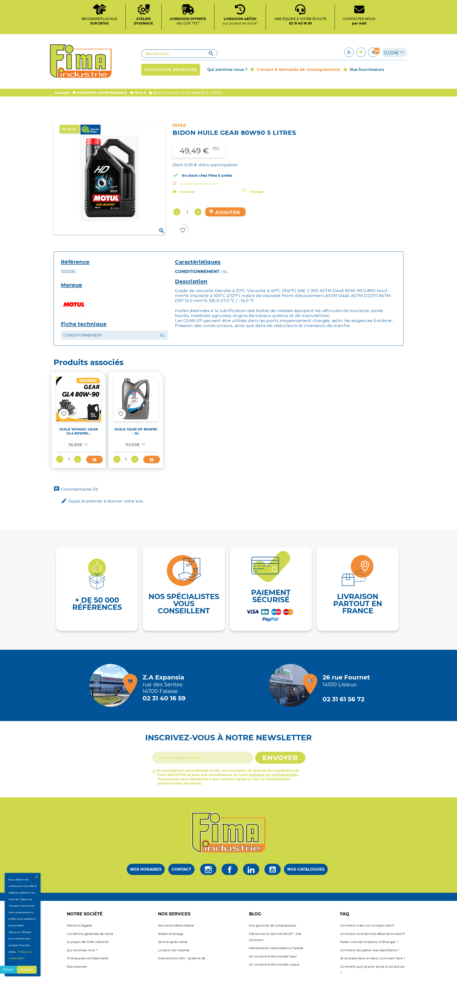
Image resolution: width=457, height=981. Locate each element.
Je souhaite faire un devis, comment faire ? (372, 958)
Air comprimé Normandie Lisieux (274, 964)
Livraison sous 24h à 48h (199, 183)
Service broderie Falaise (176, 925)
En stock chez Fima (199, 175)
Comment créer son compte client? (367, 925)
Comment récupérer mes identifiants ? (369, 950)
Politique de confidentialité (87, 958)
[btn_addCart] (94, 459)
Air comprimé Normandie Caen (273, 956)
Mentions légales (79, 925)
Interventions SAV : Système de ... (183, 958)
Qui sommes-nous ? (82, 950)
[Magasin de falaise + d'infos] (111, 685)
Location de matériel (173, 950)
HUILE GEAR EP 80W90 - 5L (135, 431)
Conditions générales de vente (90, 934)
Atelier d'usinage (170, 934)
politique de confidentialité (273, 775)
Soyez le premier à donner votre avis (102, 501)
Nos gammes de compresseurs (272, 925)
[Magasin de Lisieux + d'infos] (291, 685)
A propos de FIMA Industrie (88, 942)
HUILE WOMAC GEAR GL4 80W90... (78, 431)
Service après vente (173, 942)
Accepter (26, 969)
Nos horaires (145, 869)
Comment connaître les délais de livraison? (372, 934)
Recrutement (77, 966)
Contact (181, 869)
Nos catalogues (305, 869)
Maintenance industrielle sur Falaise (276, 948)
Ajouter (227, 212)
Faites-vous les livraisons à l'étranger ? (369, 942)
